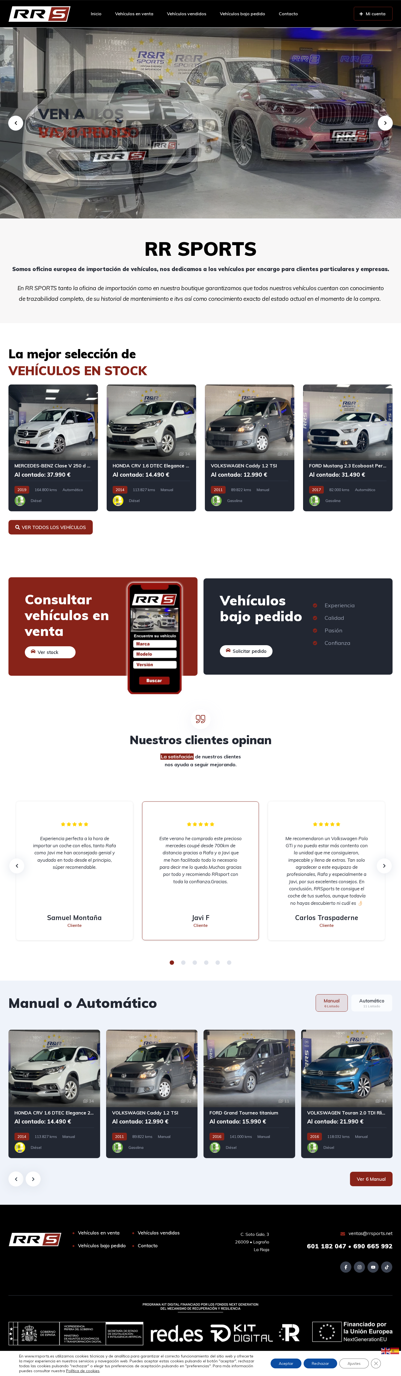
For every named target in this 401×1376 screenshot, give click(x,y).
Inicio (96, 13)
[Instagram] (359, 1267)
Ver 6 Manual (371, 1179)
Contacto (288, 13)
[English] (385, 1350)
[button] (172, 962)
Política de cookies (83, 1370)
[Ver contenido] (200, 123)
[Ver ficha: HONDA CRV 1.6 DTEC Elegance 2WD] (151, 447)
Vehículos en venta (134, 13)
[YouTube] (373, 1267)
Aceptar (286, 1363)
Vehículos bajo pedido (242, 13)
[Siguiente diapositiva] (33, 1178)
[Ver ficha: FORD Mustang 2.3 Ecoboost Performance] (348, 447)
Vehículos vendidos (186, 13)
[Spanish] (395, 1350)
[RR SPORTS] (39, 13)
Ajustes (354, 1363)
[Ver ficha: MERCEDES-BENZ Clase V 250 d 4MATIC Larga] (53, 447)
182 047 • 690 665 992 (350, 1246)
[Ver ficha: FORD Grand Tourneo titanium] (249, 1094)
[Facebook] (345, 1267)
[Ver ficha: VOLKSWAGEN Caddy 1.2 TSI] (249, 447)
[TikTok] (386, 1267)
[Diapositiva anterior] (15, 1178)
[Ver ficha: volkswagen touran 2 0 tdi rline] (347, 1094)
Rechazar (320, 1363)
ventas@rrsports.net (370, 1233)
